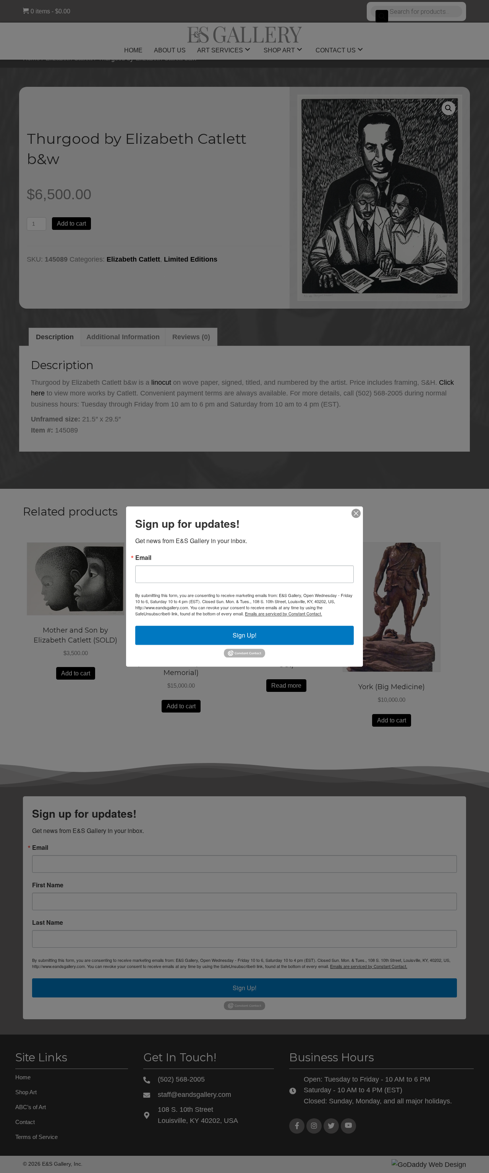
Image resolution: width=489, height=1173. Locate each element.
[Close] (356, 513)
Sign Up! (244, 635)
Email (143, 558)
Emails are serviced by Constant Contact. (283, 613)
